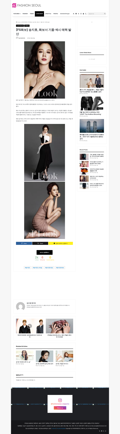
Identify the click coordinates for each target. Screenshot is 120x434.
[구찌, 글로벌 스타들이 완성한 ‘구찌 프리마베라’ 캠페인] (84, 157)
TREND (32, 13)
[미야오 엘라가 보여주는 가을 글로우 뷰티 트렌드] (84, 164)
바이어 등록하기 (44, 252)
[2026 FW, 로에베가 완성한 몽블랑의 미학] (84, 171)
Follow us (60, 408)
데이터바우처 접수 (65, 13)
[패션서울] (26, 5)
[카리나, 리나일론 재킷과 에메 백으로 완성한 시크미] (84, 186)
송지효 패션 (49, 267)
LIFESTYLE (48, 13)
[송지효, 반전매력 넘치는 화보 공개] (44, 356)
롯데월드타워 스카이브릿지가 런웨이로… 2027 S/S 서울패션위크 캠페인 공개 (92, 137)
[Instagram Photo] (19, 396)
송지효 (28, 267)
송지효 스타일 (38, 267)
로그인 (28, 380)
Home (18, 22)
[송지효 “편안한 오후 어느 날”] (24, 355)
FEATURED (16, 13)
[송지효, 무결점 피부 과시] (64, 356)
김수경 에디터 (22, 38)
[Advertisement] (74, 5)
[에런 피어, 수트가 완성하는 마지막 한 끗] (84, 179)
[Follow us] (60, 401)
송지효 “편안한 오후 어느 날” (23, 362)
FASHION (25, 13)
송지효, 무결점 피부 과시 (62, 363)
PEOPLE (55, 13)
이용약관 (54, 428)
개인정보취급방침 (61, 428)
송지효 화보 (60, 267)
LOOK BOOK (39, 13)
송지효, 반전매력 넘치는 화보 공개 (44, 363)
